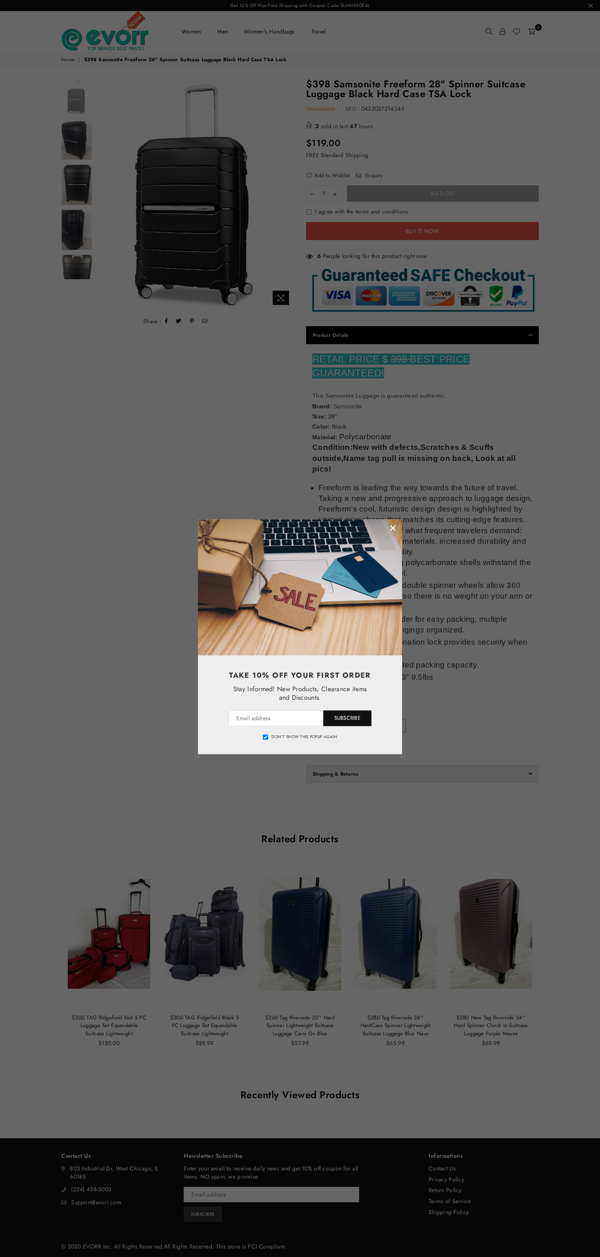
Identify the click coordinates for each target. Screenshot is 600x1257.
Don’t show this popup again (304, 737)
